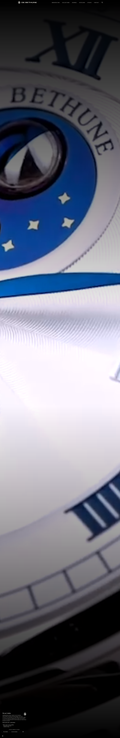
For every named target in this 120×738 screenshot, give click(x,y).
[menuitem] (56, 2)
